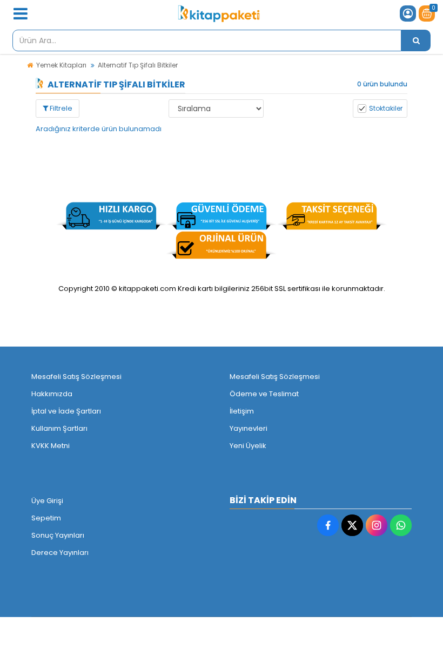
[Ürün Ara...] (416, 40)
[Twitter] (352, 525)
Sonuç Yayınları (57, 535)
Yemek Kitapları (61, 65)
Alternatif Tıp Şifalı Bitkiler (138, 65)
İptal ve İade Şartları (66, 411)
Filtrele (60, 108)
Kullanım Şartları (59, 428)
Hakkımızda (51, 394)
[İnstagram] (376, 525)
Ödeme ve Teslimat (264, 394)
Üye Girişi (47, 501)
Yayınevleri (248, 428)
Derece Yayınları (60, 552)
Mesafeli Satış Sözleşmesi (76, 376)
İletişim (242, 411)
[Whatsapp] (401, 525)
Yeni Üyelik (248, 446)
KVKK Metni (50, 446)
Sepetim (46, 518)
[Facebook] (328, 525)
